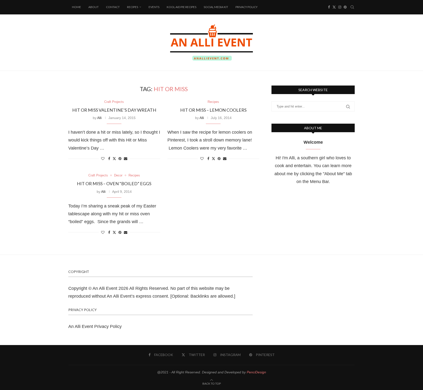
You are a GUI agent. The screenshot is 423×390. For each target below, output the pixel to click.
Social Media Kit (216, 7)
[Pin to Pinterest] (119, 159)
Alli (99, 118)
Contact (113, 7)
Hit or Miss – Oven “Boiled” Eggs (114, 183)
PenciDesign (256, 372)
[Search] (352, 7)
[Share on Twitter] (114, 158)
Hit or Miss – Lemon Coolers (213, 110)
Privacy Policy (246, 7)
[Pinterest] (345, 7)
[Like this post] (103, 159)
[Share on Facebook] (109, 159)
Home (76, 7)
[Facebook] (329, 7)
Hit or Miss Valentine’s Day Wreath (114, 110)
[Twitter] (334, 7)
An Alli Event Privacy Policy (95, 326)
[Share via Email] (125, 159)
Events (154, 7)
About (93, 7)
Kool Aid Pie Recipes (181, 7)
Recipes (132, 7)
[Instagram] (339, 7)
